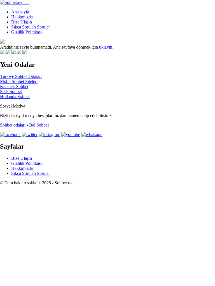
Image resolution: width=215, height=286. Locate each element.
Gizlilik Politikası (26, 32)
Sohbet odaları (12, 125)
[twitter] (30, 134)
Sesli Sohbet (11, 91)
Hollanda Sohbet (15, 96)
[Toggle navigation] (27, 4)
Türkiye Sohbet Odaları (21, 76)
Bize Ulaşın (21, 22)
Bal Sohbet (39, 125)
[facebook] (10, 134)
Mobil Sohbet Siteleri (19, 81)
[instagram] (49, 134)
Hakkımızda (22, 17)
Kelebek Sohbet (14, 86)
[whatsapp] (91, 134)
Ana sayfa (20, 11)
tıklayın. (106, 47)
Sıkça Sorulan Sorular (30, 27)
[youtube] (70, 134)
